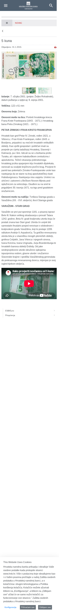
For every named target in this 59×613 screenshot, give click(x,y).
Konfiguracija (10, 607)
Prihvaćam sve (28, 607)
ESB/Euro (9, 311)
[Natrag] (2, 31)
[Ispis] (55, 47)
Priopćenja (10, 315)
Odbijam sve (45, 607)
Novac (18, 23)
